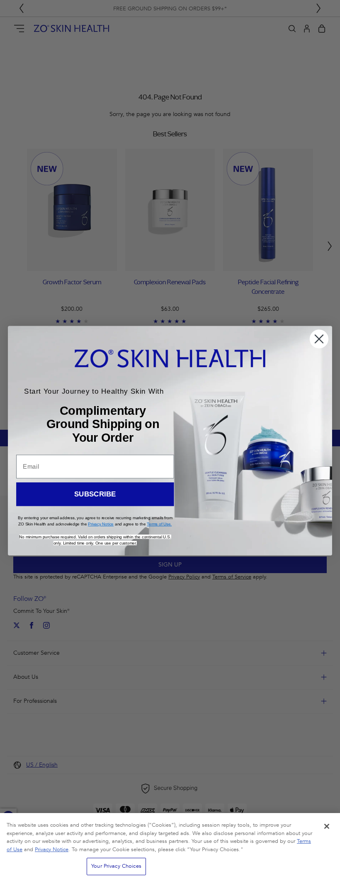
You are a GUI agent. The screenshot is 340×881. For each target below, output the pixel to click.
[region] (170, 847)
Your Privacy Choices (116, 866)
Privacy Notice (51, 849)
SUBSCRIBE (95, 494)
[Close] (327, 826)
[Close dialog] (319, 339)
